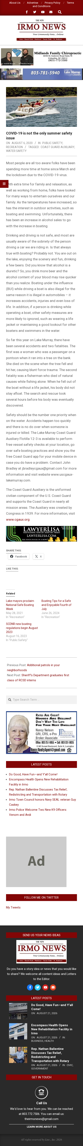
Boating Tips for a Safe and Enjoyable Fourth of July (57, 605)
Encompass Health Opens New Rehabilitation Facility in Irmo (51, 1029)
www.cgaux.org (18, 519)
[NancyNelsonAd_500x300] (41, 713)
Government (39, 1068)
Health (49, 1040)
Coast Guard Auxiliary (57, 147)
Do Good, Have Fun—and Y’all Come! (33, 774)
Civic (70, 1065)
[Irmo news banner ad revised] (41, 529)
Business (37, 1040)
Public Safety (52, 143)
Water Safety (16, 150)
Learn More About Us (41, 1126)
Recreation (14, 147)
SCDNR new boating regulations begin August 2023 (22, 628)
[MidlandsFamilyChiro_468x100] (41, 50)
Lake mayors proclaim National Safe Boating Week (20, 605)
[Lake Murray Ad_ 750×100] (41, 70)
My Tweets (13, 907)
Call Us (41, 1103)
